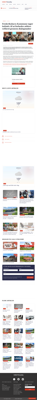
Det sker (14, 4)
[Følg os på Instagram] (18, 379)
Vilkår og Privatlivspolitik (6, 387)
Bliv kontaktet (30, 277)
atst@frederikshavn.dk (6, 59)
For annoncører (4, 385)
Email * (20, 268)
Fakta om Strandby (16, 388)
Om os (3, 384)
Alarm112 (3, 4)
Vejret (26, 4)
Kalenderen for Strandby (17, 387)
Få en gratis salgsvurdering (17, 392)
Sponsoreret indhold (16, 393)
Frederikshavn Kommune (17, 391)
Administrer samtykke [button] (5, 389)
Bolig (7, 4)
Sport (22, 4)
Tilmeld (18, 83)
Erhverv (10, 4)
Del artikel (30, 43)
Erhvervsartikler (15, 389)
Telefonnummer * (6, 268)
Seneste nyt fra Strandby (17, 384)
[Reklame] (18, 71)
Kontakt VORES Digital (5, 388)
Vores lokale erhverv (16, 385)
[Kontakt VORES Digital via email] (23, 379)
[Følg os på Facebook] (14, 379)
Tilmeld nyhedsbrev (32, 398)
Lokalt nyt (18, 4)
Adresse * (4, 272)
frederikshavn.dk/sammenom (19, 58)
